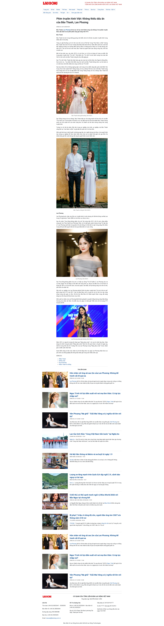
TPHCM (72, 523)
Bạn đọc (93, 9)
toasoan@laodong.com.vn (53, 618)
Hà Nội (72, 460)
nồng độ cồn (104, 523)
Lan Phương (66, 30)
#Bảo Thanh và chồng (65, 364)
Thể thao (64, 9)
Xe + (68, 12)
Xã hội (52, 9)
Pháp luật (79, 9)
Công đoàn (101, 9)
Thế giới (62, 12)
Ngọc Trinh (110, 401)
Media (58, 9)
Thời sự (86, 9)
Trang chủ (46, 9)
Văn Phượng (113, 422)
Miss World (107, 503)
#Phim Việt (62, 361)
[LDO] (55, 380)
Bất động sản (47, 12)
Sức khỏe (55, 12)
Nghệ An (72, 439)
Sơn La (72, 483)
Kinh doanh (72, 9)
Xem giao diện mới (76, 12)
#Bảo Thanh (62, 359)
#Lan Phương (62, 362)
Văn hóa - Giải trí (110, 9)
